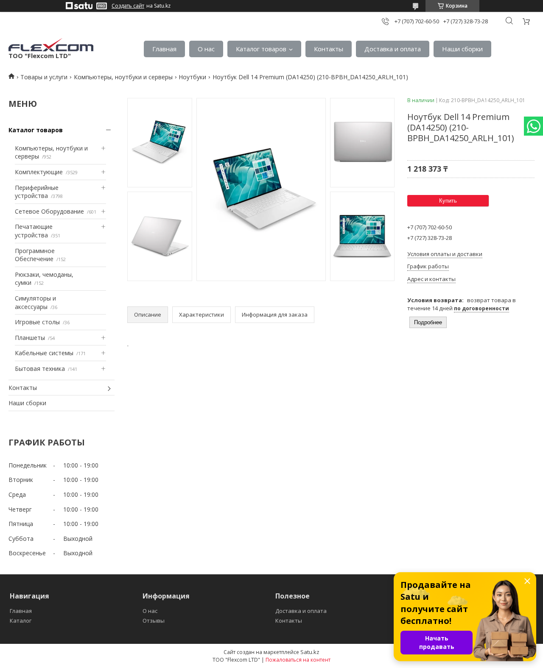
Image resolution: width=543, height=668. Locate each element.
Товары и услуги (43, 77)
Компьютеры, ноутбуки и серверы (123, 77)
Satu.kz (309, 652)
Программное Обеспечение (35, 255)
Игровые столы (37, 322)
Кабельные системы (44, 353)
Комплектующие (39, 172)
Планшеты (30, 338)
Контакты (328, 49)
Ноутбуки (192, 77)
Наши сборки (462, 49)
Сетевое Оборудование (49, 211)
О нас (206, 49)
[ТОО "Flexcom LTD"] (50, 44)
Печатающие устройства (34, 231)
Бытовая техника (40, 369)
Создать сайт (128, 6)
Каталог (20, 620)
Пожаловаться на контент (298, 659)
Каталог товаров (261, 49)
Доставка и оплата (392, 49)
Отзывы (154, 620)
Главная (164, 49)
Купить (448, 201)
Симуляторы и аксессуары (35, 302)
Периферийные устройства (37, 192)
